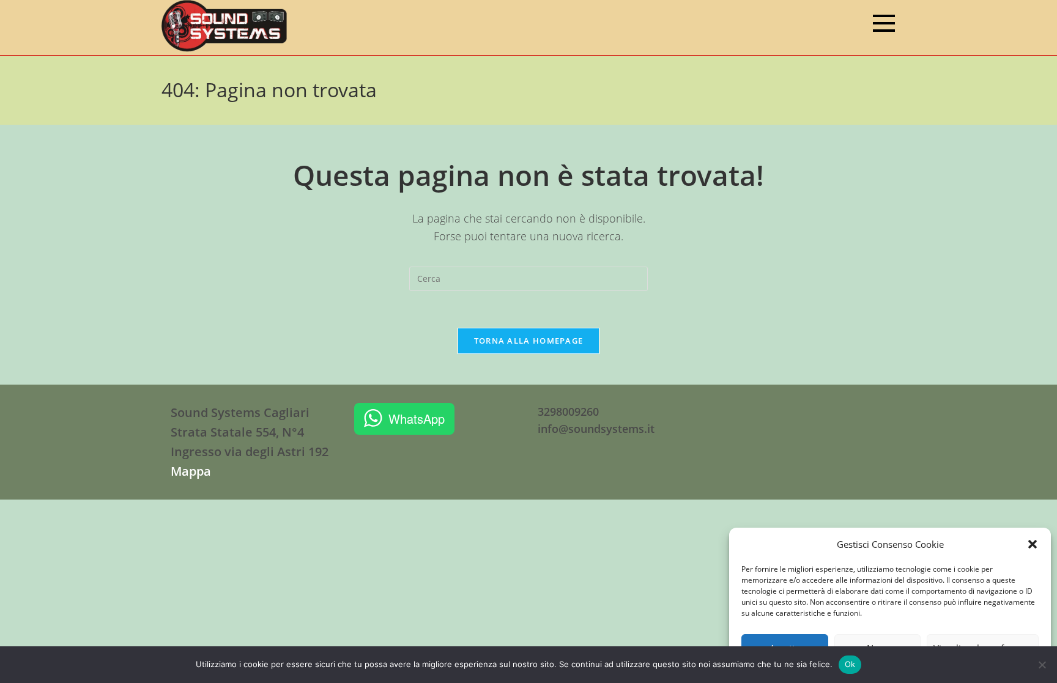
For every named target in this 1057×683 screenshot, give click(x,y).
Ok (850, 664)
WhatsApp (416, 418)
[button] (1032, 544)
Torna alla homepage (529, 340)
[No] (1042, 665)
